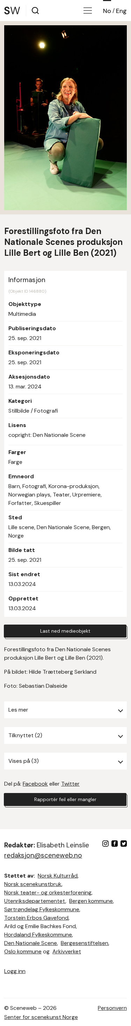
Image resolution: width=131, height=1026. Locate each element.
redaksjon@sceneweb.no (43, 855)
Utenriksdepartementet (34, 901)
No (107, 11)
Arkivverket (66, 951)
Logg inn (15, 971)
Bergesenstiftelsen (84, 943)
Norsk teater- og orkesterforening (48, 892)
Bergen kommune (91, 901)
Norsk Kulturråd (58, 875)
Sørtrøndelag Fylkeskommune (41, 909)
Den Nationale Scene (30, 943)
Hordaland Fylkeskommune (38, 934)
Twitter (70, 783)
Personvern (112, 1008)
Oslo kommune (23, 951)
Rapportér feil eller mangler (65, 799)
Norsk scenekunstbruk (32, 884)
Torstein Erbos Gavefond (36, 917)
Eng (121, 11)
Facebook (35, 783)
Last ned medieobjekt (65, 631)
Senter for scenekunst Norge (41, 1017)
